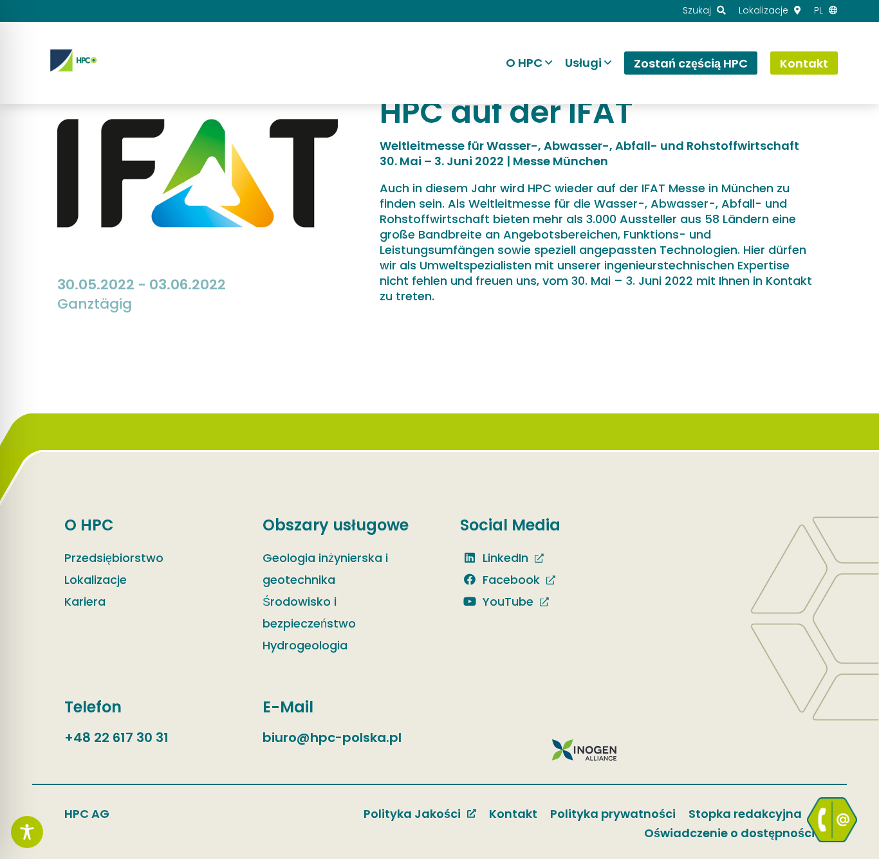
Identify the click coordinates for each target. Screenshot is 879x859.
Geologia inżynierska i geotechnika (325, 569)
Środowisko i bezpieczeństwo (309, 612)
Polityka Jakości (412, 814)
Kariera (85, 601)
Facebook (509, 580)
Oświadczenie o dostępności (729, 833)
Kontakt (513, 814)
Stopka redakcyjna (745, 814)
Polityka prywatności (613, 814)
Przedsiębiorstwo (113, 558)
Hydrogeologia (305, 645)
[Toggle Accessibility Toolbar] (27, 832)
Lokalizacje (95, 580)
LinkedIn (503, 558)
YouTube (506, 601)
